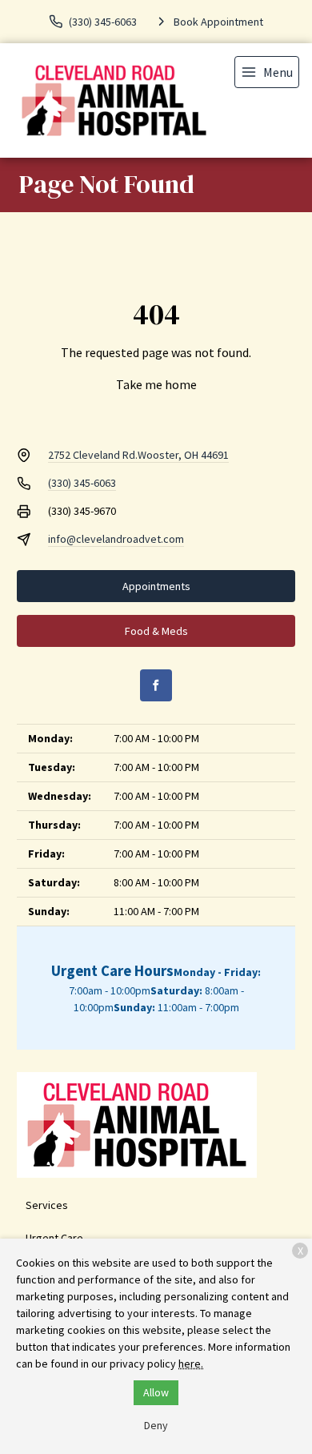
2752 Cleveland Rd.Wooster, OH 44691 (138, 455)
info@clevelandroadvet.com (116, 539)
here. (190, 1363)
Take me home (156, 384)
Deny (156, 1425)
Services (47, 1205)
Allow (156, 1392)
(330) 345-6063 (82, 483)
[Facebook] (156, 685)
